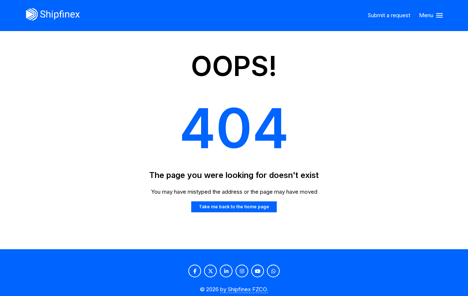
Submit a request (389, 15)
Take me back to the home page (234, 206)
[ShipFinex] (52, 15)
